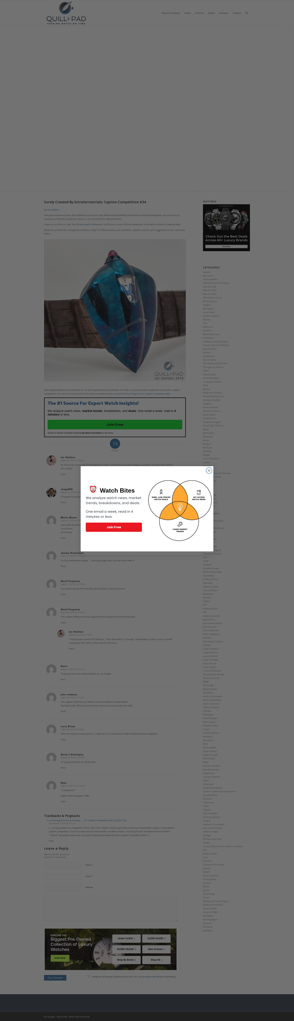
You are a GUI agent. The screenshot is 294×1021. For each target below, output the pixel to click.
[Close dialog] (209, 470)
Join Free (114, 527)
